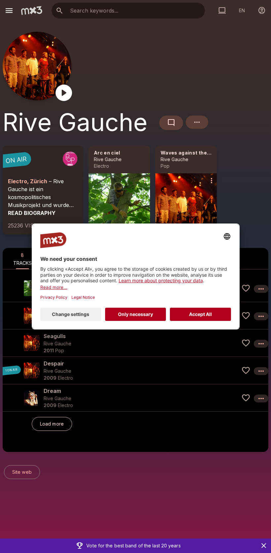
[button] (135, 343)
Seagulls (55, 336)
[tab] (22, 258)
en (242, 10)
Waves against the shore (191, 153)
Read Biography (32, 213)
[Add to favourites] (246, 288)
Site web (22, 472)
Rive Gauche (108, 159)
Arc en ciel (107, 153)
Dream (52, 391)
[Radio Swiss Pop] (70, 159)
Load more (52, 424)
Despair (54, 363)
